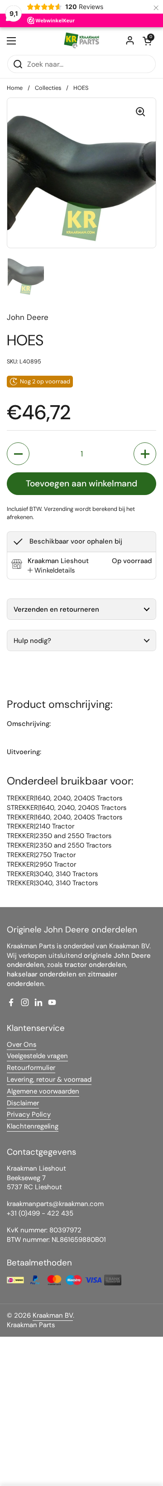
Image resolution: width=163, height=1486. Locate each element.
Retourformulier (31, 1067)
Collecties (48, 88)
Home (15, 88)
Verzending (58, 509)
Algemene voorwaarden (43, 1091)
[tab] (51, 570)
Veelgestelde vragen (37, 1055)
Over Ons (21, 1044)
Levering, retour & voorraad (49, 1079)
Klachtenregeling (32, 1126)
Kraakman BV (53, 1315)
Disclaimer (23, 1103)
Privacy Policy (29, 1114)
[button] (147, 41)
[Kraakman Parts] (81, 41)
